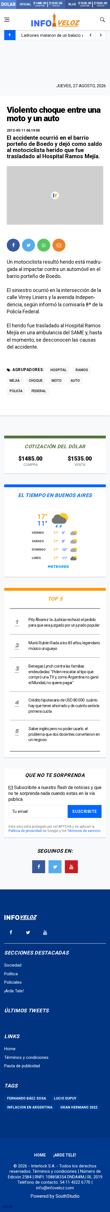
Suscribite (84, 811)
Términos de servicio (83, 831)
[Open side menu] (6, 19)
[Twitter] (55, 866)
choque (36, 381)
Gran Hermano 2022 (78, 1107)
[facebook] (13, 245)
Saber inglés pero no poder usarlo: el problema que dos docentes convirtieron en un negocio (64, 734)
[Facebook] (38, 866)
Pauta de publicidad (22, 1065)
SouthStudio (68, 1196)
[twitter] (28, 245)
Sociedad (12, 965)
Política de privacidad (25, 831)
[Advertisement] (55, 61)
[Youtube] (71, 866)
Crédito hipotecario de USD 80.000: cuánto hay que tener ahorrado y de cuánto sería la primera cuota (63, 705)
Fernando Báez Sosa (26, 1098)
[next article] (90, 35)
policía (16, 391)
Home (10, 1048)
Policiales (13, 982)
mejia (15, 381)
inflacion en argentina (29, 1107)
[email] (58, 245)
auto (75, 381)
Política (11, 973)
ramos (82, 370)
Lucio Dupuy (65, 1098)
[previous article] (101, 35)
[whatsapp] (43, 245)
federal (39, 391)
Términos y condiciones (26, 1057)
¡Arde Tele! (14, 990)
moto (56, 381)
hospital (58, 370)
